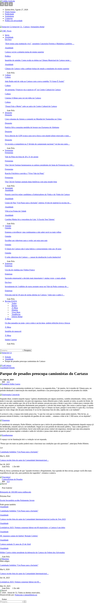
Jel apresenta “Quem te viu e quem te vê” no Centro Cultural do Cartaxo (33, 90)
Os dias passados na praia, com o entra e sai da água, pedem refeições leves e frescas (37, 323)
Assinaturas (9, 16)
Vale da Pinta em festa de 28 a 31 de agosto (21, 157)
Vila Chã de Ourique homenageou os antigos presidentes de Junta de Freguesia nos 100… (39, 165)
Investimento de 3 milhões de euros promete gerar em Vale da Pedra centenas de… (37, 286)
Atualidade (9, 37)
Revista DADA (11, 301)
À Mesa (14, 308)
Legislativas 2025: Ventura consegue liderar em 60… (20, 582)
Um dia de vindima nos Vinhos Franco (20, 270)
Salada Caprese (11, 340)
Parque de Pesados (15, 479)
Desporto (8, 113)
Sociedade (9, 188)
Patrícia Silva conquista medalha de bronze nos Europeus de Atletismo (32, 127)
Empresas (8, 263)
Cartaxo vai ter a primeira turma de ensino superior (24, 52)
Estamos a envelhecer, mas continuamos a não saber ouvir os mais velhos (33, 232)
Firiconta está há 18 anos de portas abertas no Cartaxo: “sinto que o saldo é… (35, 295)
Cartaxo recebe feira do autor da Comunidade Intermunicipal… (24, 460)
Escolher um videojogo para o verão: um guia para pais (26, 240)
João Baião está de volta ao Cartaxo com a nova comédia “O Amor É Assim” (34, 81)
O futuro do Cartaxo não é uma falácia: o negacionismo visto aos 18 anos (33, 249)
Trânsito (11, 368)
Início (7, 35)
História (14, 310)
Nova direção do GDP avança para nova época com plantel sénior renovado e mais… (38, 136)
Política (8, 56)
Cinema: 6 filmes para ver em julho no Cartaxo (23, 98)
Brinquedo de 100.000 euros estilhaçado (15, 492)
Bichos (14, 306)
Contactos (9, 18)
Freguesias (9, 150)
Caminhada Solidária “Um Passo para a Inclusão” (19, 452)
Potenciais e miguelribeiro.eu (26, 595)
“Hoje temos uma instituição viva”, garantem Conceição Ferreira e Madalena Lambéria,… (39, 44)
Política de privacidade (13, 21)
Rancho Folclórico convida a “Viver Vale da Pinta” (24, 173)
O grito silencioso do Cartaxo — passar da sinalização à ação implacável (33, 257)
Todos (14, 303)
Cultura (8, 75)
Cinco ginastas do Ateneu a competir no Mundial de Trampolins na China (33, 119)
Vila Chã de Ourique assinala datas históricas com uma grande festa (31, 182)
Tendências (15, 314)
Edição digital (16, 317)
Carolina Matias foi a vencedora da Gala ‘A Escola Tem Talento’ (30, 219)
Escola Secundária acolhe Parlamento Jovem (17, 500)
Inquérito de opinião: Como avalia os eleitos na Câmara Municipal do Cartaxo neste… (38, 60)
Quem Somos (10, 12)
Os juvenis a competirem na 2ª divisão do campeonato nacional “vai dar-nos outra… (37, 144)
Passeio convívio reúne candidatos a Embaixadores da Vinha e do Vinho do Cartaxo (37, 194)
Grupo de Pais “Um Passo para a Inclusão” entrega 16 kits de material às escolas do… (38, 203)
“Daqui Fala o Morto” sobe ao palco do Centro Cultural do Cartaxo (31, 106)
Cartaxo (5, 479)
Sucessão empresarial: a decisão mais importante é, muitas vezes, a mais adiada (35, 278)
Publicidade (9, 14)
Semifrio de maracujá (13, 331)
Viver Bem (15, 312)
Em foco (8, 39)
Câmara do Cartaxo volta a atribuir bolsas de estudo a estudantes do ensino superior (37, 69)
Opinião (8, 226)
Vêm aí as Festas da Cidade (15, 211)
